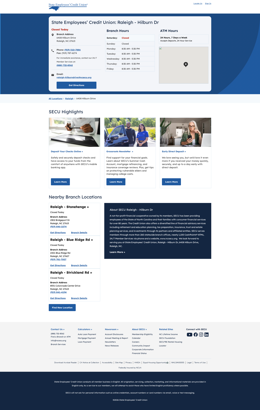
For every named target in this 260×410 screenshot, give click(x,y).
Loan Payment (84, 342)
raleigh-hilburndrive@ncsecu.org (74, 77)
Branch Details (79, 232)
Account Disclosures (114, 334)
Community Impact (141, 345)
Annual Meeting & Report (116, 338)
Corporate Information (143, 349)
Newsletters (110, 342)
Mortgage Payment (87, 338)
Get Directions (82, 85)
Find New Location (62, 307)
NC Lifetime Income (168, 334)
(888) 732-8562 (65, 65)
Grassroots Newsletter (119, 151)
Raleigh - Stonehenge (69, 207)
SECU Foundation (167, 338)
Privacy (129, 362)
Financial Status (139, 353)
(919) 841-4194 (58, 292)
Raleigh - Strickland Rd (71, 272)
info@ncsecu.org (58, 340)
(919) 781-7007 (58, 259)
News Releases (112, 345)
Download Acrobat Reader (65, 362)
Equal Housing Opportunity (154, 362)
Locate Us (198, 3)
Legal (189, 362)
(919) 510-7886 (72, 49)
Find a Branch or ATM (61, 337)
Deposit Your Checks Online (67, 151)
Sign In (208, 3)
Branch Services (58, 344)
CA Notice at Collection (89, 362)
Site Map (119, 362)
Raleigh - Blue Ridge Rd (71, 240)
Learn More (62, 181)
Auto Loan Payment (87, 334)
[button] (186, 64)
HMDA (138, 362)
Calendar (136, 338)
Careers (135, 342)
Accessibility (107, 362)
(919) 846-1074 (58, 226)
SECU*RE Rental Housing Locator (170, 344)
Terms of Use (200, 362)
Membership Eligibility (142, 334)
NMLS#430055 (177, 362)
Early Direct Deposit (174, 151)
